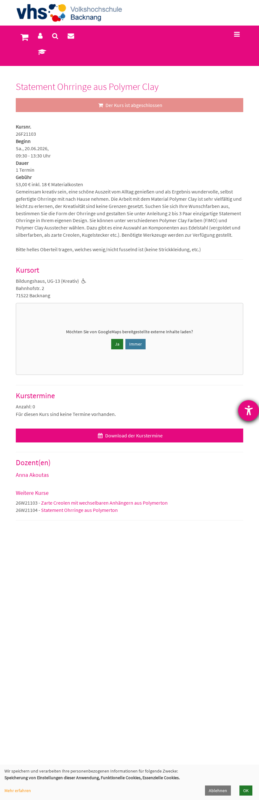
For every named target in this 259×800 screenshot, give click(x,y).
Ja (117, 344)
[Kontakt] (71, 36)
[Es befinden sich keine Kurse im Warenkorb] (24, 37)
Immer (135, 344)
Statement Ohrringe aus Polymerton (79, 510)
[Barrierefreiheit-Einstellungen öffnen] (248, 410)
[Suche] (55, 36)
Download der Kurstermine (133, 435)
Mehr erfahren (17, 790)
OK (246, 790)
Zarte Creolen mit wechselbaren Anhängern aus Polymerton (104, 503)
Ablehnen (218, 790)
